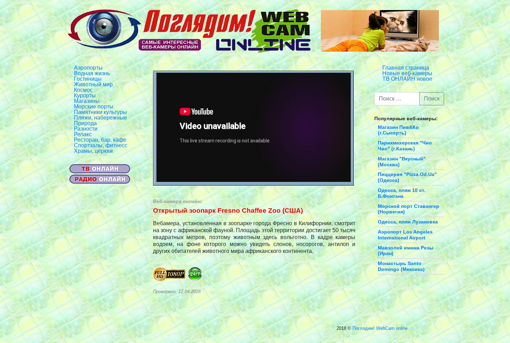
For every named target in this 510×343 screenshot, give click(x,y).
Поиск (432, 99)
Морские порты (93, 106)
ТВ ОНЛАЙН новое (407, 79)
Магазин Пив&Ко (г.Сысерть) (398, 130)
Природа (85, 123)
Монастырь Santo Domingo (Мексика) (401, 266)
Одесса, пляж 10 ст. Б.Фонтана (401, 193)
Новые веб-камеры (407, 73)
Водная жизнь (92, 73)
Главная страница (405, 68)
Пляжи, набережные (100, 118)
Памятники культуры (100, 112)
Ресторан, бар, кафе (100, 140)
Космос (83, 90)
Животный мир (93, 84)
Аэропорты (88, 68)
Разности (85, 129)
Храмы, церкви (93, 151)
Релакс (83, 134)
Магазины (87, 101)
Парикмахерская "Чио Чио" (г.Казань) (405, 145)
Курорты (85, 95)
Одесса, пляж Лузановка (408, 222)
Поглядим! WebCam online (380, 328)
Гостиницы (88, 79)
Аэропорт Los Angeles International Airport (405, 234)
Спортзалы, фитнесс (100, 145)
